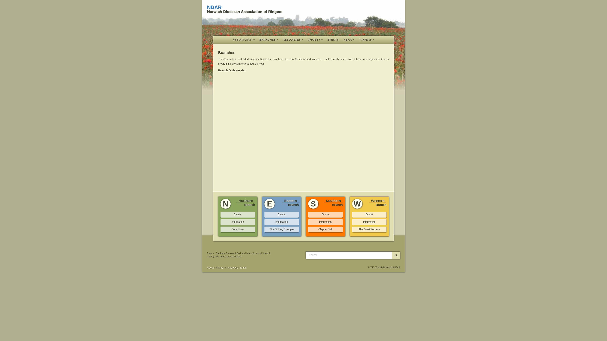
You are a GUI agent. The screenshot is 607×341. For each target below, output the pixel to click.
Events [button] (369, 214)
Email (243, 267)
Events (333, 39)
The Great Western (369, 229)
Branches (267, 39)
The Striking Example (282, 229)
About (210, 267)
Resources (292, 39)
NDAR (214, 7)
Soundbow (238, 229)
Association (243, 39)
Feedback (232, 267)
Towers (365, 39)
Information (237, 222)
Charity (314, 39)
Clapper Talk (325, 229)
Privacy (220, 267)
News (348, 39)
